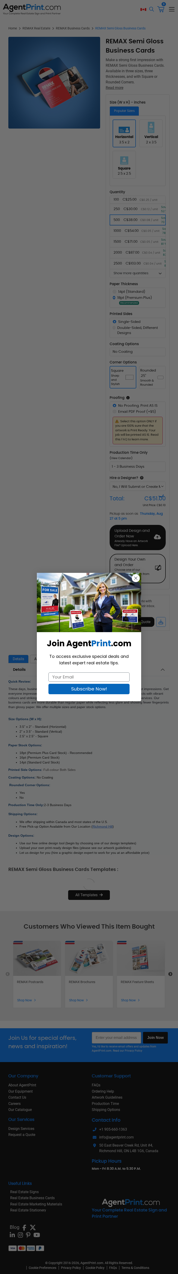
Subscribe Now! (89, 689)
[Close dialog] (135, 578)
